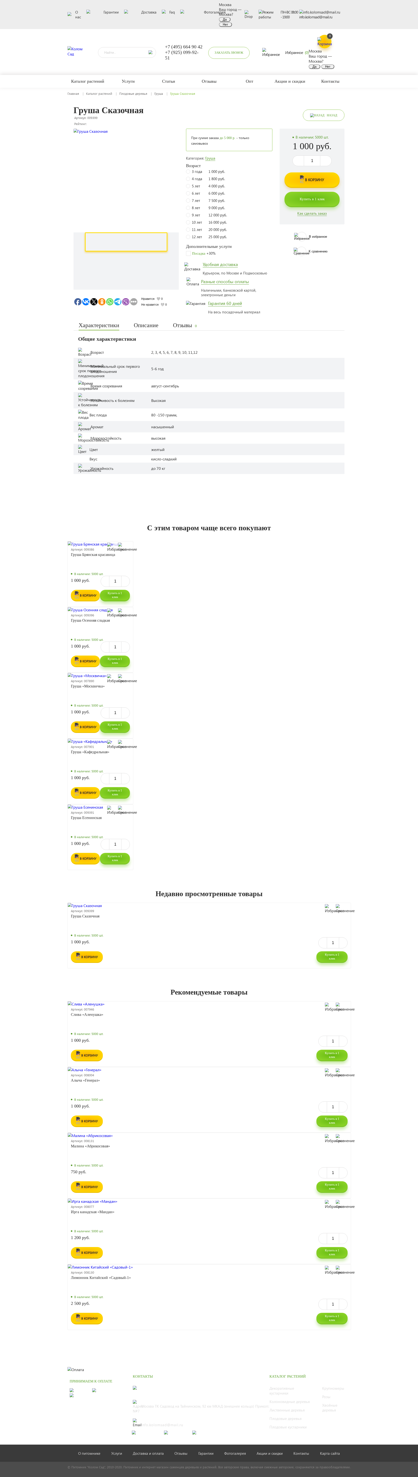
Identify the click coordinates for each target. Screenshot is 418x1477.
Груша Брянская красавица (93, 555)
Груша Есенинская (86, 818)
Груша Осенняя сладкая (90, 620)
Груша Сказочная (85, 916)
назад (332, 115)
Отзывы (185, 325)
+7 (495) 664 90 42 (183, 46)
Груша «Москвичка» (88, 686)
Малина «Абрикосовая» (90, 1146)
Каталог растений (99, 93)
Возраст (193, 165)
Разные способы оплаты (225, 281)
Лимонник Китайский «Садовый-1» (101, 1278)
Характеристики (99, 325)
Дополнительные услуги (209, 246)
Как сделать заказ (312, 213)
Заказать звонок (229, 52)
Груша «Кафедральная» (90, 752)
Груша (158, 93)
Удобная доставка (220, 264)
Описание (146, 325)
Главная (73, 93)
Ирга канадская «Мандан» (92, 1212)
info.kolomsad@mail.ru (315, 17)
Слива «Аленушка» (87, 1014)
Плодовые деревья (133, 93)
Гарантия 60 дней (225, 303)
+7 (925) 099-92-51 (182, 55)
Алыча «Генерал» (85, 1080)
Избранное (297, 52)
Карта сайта (330, 1453)
